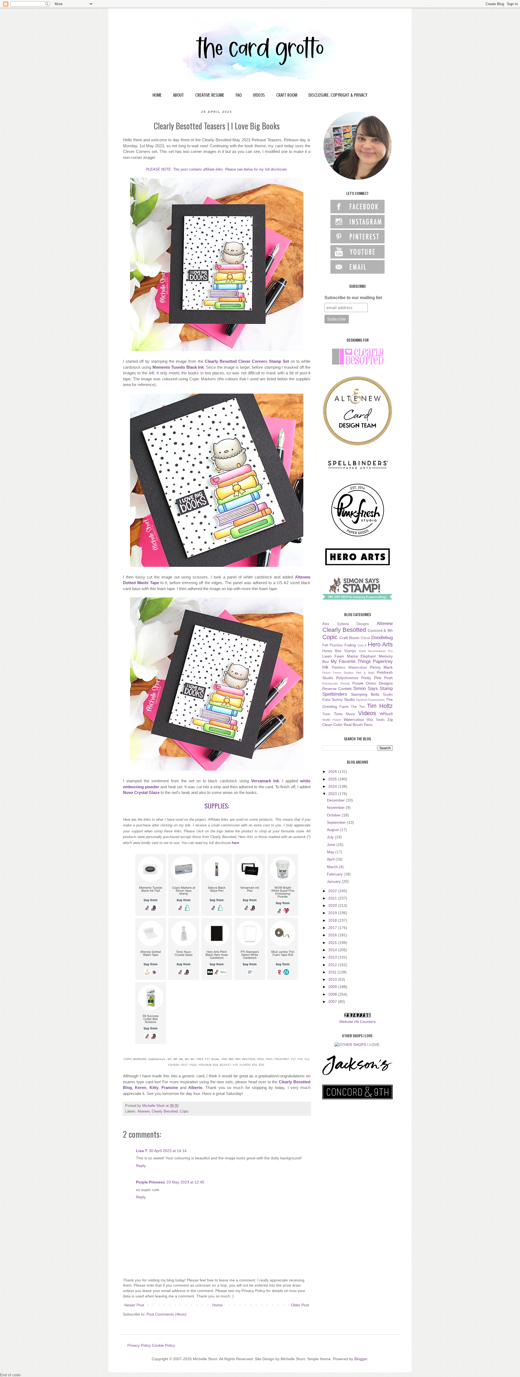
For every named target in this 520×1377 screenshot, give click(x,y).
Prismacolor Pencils (336, 683)
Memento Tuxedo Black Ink (178, 367)
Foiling (350, 645)
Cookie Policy (163, 1345)
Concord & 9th (380, 630)
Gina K (362, 645)
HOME (157, 95)
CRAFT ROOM (286, 95)
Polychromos (347, 678)
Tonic (326, 714)
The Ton (358, 707)
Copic (184, 1111)
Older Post (300, 1305)
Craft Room (349, 638)
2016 (333, 935)
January (334, 881)
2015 (333, 942)
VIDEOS (259, 95)
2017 (333, 927)
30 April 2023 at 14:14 (168, 1151)
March (333, 867)
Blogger (360, 1359)
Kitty (154, 1087)
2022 (333, 891)
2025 (333, 779)
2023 (333, 793)
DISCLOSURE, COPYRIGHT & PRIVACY (337, 95)
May (331, 852)
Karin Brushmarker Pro (376, 651)
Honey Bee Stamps (339, 651)
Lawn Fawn (333, 656)
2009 (333, 986)
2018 (333, 920)
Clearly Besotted (165, 1111)
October (334, 815)
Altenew (143, 1111)
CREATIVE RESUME (209, 95)
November (336, 807)
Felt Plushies (332, 645)
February (335, 874)
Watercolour (354, 719)
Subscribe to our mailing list (353, 297)
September (337, 822)
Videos (367, 713)
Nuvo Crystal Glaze (141, 792)
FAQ (239, 95)
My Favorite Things (351, 661)
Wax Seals (375, 720)
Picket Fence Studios (337, 672)
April (331, 859)
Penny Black (381, 667)
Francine (169, 1087)
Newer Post (134, 1305)
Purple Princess (150, 1182)
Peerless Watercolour (349, 667)
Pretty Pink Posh (377, 678)
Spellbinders (334, 694)
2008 (333, 994)
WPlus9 (386, 714)
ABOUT (178, 95)
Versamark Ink (265, 781)
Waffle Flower (332, 719)
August (333, 829)
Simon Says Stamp (373, 688)
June (331, 844)
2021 (333, 898)
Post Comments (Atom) (167, 1314)
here (235, 843)
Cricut (365, 638)
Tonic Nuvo (344, 714)
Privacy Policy (139, 1345)
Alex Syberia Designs (345, 624)
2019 (333, 913)
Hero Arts (380, 644)
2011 (332, 972)
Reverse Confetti (337, 688)
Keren (140, 1087)
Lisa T (141, 1151)
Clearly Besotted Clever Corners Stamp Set (247, 361)
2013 (333, 957)
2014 (333, 950)
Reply (141, 1165)
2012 (333, 965)
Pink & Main (365, 672)
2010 (333, 979)
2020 (333, 905)
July (331, 837)
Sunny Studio (343, 699)
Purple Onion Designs (372, 683)
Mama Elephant (361, 656)
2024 (333, 786)
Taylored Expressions (370, 699)
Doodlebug (382, 637)
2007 (333, 1001)
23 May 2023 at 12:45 (185, 1182)
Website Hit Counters (357, 1021)
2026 (333, 771)
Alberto (195, 1087)
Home (217, 1305)
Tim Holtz (380, 705)
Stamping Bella (365, 694)
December (336, 800)
